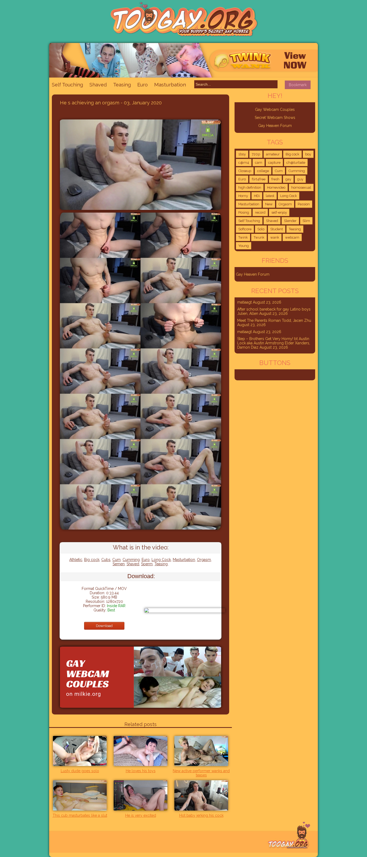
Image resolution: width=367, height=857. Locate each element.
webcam (292, 237)
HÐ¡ (257, 196)
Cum (116, 559)
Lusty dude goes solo (80, 771)
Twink (243, 237)
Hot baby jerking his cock (201, 815)
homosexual (301, 187)
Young (243, 246)
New (269, 204)
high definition (249, 187)
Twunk (259, 237)
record (260, 212)
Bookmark (298, 85)
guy (300, 179)
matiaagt (244, 302)
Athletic (75, 559)
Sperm (147, 564)
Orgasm (204, 559)
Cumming (131, 559)
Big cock (91, 559)
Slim (306, 221)
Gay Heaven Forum (275, 125)
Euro (142, 84)
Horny (243, 196)
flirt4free (258, 179)
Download (104, 626)
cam (258, 163)
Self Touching (67, 84)
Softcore (244, 229)
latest (270, 196)
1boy (242, 154)
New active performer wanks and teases (201, 773)
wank (274, 237)
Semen (119, 564)
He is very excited (140, 815)
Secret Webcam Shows (275, 117)
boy (308, 154)
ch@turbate (295, 163)
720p (256, 154)
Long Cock (161, 559)
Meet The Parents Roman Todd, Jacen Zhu (274, 320)
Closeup (244, 171)
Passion (304, 204)
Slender (290, 221)
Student (276, 229)
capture (274, 163)
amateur (273, 154)
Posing (243, 212)
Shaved (98, 84)
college (263, 171)
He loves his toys (141, 771)
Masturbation (170, 84)
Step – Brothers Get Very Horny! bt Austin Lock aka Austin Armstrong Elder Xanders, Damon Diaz (273, 343)
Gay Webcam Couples (275, 109)
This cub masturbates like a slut (80, 815)
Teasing (122, 84)
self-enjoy (279, 212)
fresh (275, 179)
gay (288, 179)
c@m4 (243, 163)
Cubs (105, 559)
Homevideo (276, 187)
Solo (260, 229)
